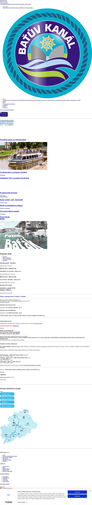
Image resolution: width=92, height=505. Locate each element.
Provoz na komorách (7, 259)
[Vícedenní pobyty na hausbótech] (2, 175)
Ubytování (5, 104)
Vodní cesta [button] (5, 6)
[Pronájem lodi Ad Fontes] (46, 196)
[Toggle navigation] (8, 3)
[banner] (3, 3)
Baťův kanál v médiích (7, 457)
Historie (4, 7)
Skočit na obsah (3, 0)
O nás (4, 455)
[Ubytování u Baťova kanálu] (2, 214)
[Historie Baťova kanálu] (46, 132)
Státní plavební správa (4, 377)
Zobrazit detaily (21, 502)
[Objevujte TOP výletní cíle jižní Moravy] (2, 486)
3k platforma (5, 458)
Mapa (27, 7)
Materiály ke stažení (7, 459)
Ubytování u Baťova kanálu (9, 211)
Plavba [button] (4, 99)
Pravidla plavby (6, 466)
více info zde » (16, 325)
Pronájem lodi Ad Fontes (8, 193)
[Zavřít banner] (89, 490)
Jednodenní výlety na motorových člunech (29, 100)
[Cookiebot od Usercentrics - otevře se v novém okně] (9, 502)
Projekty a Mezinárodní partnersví (10, 456)
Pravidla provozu (15, 7)
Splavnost (5, 256)
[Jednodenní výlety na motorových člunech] (46, 185)
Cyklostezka (5, 480)
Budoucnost (8, 7)
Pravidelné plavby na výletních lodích (13, 140)
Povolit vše (77, 492)
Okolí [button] (4, 102)
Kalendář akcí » (6, 477)
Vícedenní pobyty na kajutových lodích (11, 100)
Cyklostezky (5, 105)
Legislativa (5, 260)
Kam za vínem (6, 481)
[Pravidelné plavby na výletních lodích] (23, 169)
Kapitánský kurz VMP (75, 100)
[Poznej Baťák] (23, 248)
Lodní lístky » (6, 476)
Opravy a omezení (7, 257)
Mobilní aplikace (6, 468)
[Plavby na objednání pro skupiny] (5, 208)
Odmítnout (77, 496)
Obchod (4, 106)
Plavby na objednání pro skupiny (59, 100)
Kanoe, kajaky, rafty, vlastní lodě (45, 100)
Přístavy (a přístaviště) (7, 471)
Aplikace (31, 7)
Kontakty (22, 4)
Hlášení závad (6, 470)
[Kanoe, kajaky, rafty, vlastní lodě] (3, 202)
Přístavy (4, 101)
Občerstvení (12, 104)
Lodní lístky (5, 107)
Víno (8, 104)
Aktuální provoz (22, 7)
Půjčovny (68, 100)
